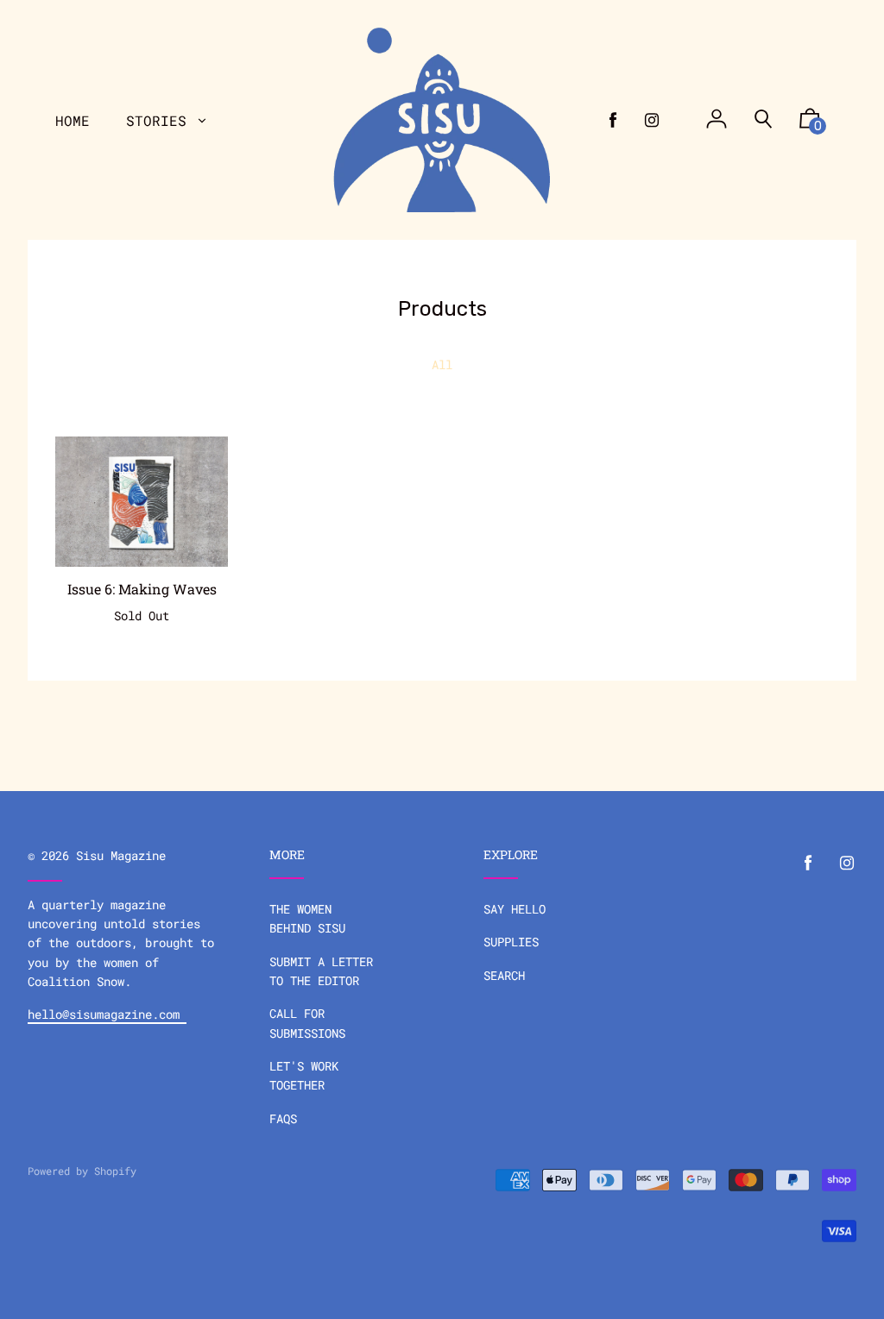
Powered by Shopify (82, 1171)
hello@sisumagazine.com (107, 1014)
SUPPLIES (511, 941)
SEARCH (504, 975)
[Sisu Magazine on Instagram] (651, 119)
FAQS (283, 1118)
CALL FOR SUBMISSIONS (307, 1022)
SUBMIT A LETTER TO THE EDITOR (321, 971)
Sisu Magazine (121, 855)
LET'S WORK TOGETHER (303, 1075)
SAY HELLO (514, 909)
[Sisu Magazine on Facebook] (612, 119)
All (442, 364)
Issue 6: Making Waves (142, 589)
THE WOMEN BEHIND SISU (307, 918)
